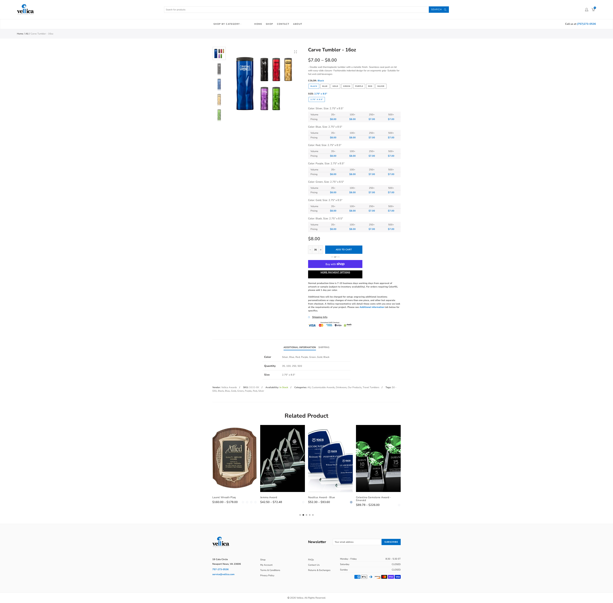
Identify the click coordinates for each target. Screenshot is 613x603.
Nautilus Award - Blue (273, 497)
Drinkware (341, 387)
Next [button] (292, 83)
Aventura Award (366, 497)
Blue (325, 86)
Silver (381, 86)
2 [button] (303, 515)
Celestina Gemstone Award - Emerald (325, 499)
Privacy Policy (267, 575)
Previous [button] (236, 83)
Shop (269, 24)
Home (258, 24)
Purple (359, 86)
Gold (335, 86)
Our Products (354, 387)
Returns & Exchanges (319, 570)
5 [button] (313, 515)
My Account (266, 564)
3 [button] (306, 515)
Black (313, 86)
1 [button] (300, 515)
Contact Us (314, 564)
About (297, 24)
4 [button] (309, 515)
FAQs (311, 559)
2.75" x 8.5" (316, 99)
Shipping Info (319, 317)
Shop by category (226, 24)
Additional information (371, 307)
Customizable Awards (323, 387)
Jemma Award (220, 497)
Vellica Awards (229, 387)
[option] (264, 83)
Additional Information (300, 347)
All (26, 33)
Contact (283, 24)
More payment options (335, 272)
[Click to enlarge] (295, 51)
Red (370, 86)
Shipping (323, 347)
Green (346, 86)
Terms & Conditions (270, 570)
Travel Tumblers (371, 387)
